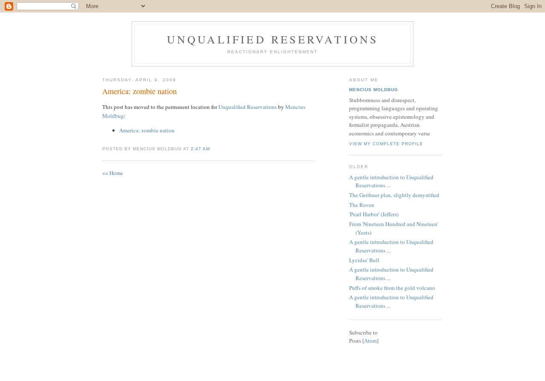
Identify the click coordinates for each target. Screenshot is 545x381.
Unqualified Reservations (273, 39)
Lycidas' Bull (364, 260)
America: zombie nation (139, 91)
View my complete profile (386, 143)
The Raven (361, 205)
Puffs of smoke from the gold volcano (392, 288)
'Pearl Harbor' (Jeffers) (374, 214)
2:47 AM (200, 148)
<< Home (112, 173)
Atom (370, 340)
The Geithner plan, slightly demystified (394, 195)
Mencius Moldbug (373, 89)
